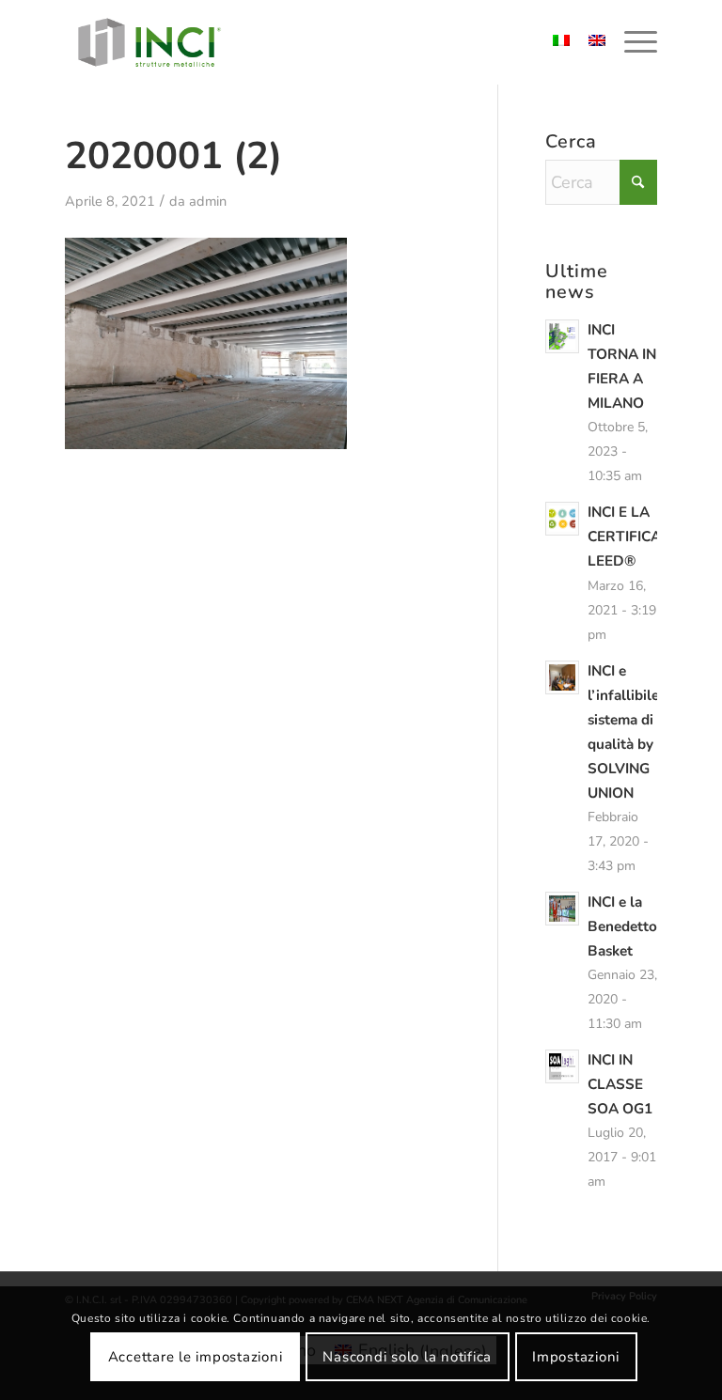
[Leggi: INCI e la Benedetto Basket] (562, 909)
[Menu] (631, 42)
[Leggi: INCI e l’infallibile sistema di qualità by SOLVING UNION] (562, 677)
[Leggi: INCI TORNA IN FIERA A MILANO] (562, 336)
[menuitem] (631, 42)
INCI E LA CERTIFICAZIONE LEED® (645, 536)
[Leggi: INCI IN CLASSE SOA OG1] (562, 1066)
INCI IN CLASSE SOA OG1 (620, 1084)
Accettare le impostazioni (195, 1356)
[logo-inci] (149, 42)
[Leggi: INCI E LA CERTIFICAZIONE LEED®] (562, 519)
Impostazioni (576, 1356)
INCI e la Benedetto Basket (622, 926)
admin (208, 201)
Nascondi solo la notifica (407, 1356)
